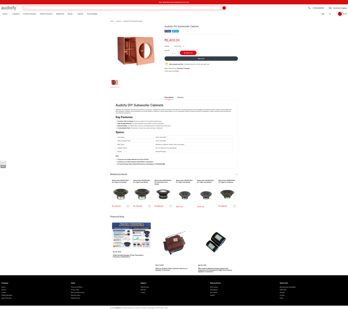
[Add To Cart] (128, 206)
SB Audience (214, 290)
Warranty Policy (75, 295)
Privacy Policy (75, 290)
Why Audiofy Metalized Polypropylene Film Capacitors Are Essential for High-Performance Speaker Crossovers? (215, 270)
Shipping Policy (75, 298)
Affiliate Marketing (6, 295)
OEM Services (145, 287)
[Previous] (237, 174)
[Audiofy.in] (9, 8)
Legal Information (6, 298)
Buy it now (201, 58)
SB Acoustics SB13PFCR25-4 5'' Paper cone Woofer (184, 181)
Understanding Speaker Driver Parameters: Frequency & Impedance (128, 256)
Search (3, 287)
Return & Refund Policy (78, 292)
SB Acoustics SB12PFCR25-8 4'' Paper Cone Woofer (141, 181)
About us (4, 290)
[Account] (330, 14)
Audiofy (212, 295)
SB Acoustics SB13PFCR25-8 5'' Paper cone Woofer (205, 181)
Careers (3, 292)
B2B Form (143, 290)
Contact (143, 292)
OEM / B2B (283, 290)
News (281, 298)
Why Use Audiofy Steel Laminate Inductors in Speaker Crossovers (171, 269)
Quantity (167, 50)
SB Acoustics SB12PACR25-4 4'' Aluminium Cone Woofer (163, 182)
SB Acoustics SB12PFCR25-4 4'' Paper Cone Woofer (120, 181)
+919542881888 (160, 164)
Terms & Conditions (76, 287)
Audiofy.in (118, 308)
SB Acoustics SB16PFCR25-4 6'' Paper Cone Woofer (227, 181)
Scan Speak (213, 292)
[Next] (235, 174)
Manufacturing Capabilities (288, 287)
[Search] (224, 8)
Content (282, 295)
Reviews (282, 292)
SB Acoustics (214, 287)
